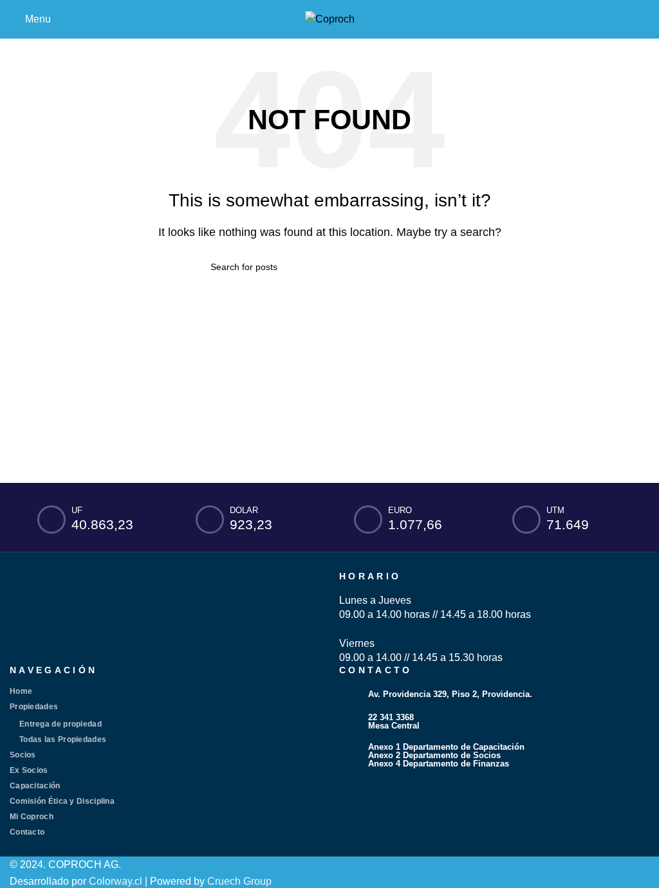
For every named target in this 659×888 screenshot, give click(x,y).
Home (21, 691)
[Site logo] (330, 18)
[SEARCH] (443, 267)
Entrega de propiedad (60, 724)
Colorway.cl (115, 881)
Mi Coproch (31, 816)
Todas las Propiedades (62, 739)
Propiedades (34, 707)
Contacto (27, 832)
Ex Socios (29, 770)
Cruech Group (239, 881)
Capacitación (35, 786)
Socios (23, 755)
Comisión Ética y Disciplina (62, 801)
